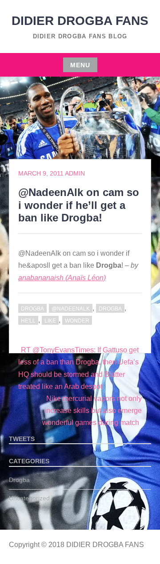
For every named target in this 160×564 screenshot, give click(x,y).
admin (75, 173)
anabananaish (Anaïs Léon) (62, 278)
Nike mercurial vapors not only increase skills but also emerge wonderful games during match (92, 410)
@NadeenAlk (71, 309)
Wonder (77, 321)
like (50, 321)
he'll (28, 321)
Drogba (32, 309)
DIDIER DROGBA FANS (80, 21)
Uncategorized (29, 498)
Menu (80, 65)
